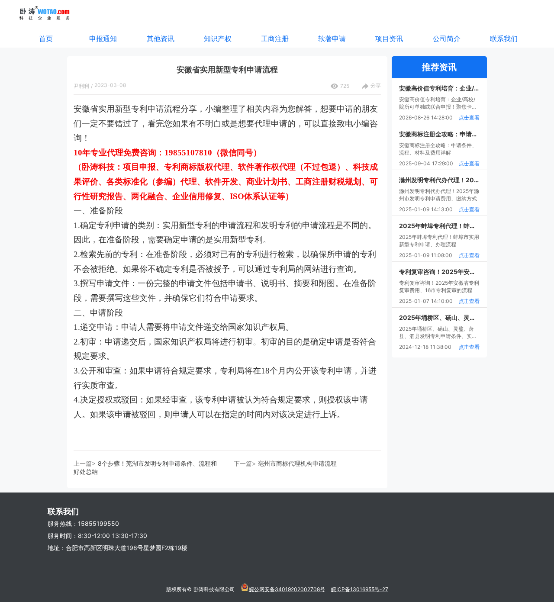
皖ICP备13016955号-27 (359, 589)
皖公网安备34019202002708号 (287, 589)
